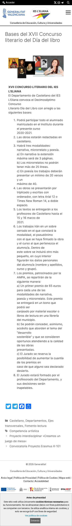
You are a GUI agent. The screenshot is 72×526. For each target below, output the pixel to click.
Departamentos (35, 420)
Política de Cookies (48, 477)
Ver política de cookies (36, 515)
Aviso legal (6, 477)
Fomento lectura (36, 426)
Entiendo (35, 520)
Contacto (28, 481)
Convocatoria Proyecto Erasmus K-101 (35, 446)
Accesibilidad (42, 481)
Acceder (10, 2)
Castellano (17, 420)
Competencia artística (24, 431)
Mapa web (64, 477)
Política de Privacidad (25, 477)
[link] (55, 2)
